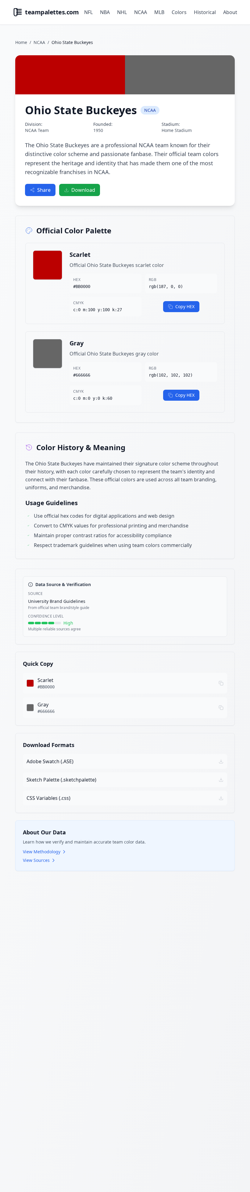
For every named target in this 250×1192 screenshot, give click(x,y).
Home (21, 42)
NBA (105, 12)
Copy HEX (185, 306)
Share (44, 190)
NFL (88, 12)
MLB (159, 12)
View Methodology (41, 852)
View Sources (36, 860)
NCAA (140, 12)
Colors (179, 12)
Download (83, 190)
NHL (122, 12)
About (230, 12)
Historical (205, 12)
